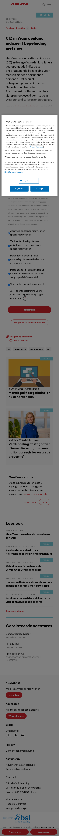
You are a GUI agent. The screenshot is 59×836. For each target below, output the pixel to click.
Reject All (19, 189)
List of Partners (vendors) (14, 172)
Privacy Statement (36, 147)
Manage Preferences (28, 181)
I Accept (39, 189)
